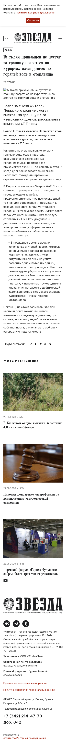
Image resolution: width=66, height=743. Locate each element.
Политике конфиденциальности (35, 12)
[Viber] (50, 344)
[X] (45, 344)
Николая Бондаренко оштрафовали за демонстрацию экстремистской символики (31, 499)
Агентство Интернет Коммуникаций (24, 738)
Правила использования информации (25, 683)
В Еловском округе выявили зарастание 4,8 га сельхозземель (32, 426)
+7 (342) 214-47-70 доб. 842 (22, 719)
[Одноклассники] (36, 344)
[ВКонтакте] (31, 344)
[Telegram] (40, 344)
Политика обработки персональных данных (29, 689)
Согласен (33, 20)
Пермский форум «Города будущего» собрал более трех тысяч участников (30, 572)
